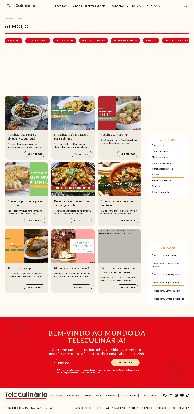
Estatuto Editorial (83, 408)
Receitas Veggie (95, 6)
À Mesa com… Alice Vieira (164, 255)
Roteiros (156, 186)
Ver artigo (35, 153)
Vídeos (77, 6)
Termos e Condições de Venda (171, 408)
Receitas (60, 6)
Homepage (9, 18)
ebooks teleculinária (93, 41)
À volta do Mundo (37, 41)
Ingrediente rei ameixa (125, 41)
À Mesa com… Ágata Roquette (167, 282)
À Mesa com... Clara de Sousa (166, 290)
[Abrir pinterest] (176, 395)
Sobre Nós (119, 6)
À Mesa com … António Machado (168, 298)
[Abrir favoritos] (185, 6)
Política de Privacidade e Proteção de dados (124, 408)
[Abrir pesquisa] (181, 6)
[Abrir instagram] (170, 395)
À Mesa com (13, 41)
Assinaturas (149, 395)
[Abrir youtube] (182, 395)
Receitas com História (177, 41)
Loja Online (140, 6)
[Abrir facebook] (165, 395)
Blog (154, 6)
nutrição (151, 41)
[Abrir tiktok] (187, 395)
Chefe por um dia (64, 41)
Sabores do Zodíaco (161, 192)
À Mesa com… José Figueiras (166, 274)
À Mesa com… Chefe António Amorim (166, 265)
